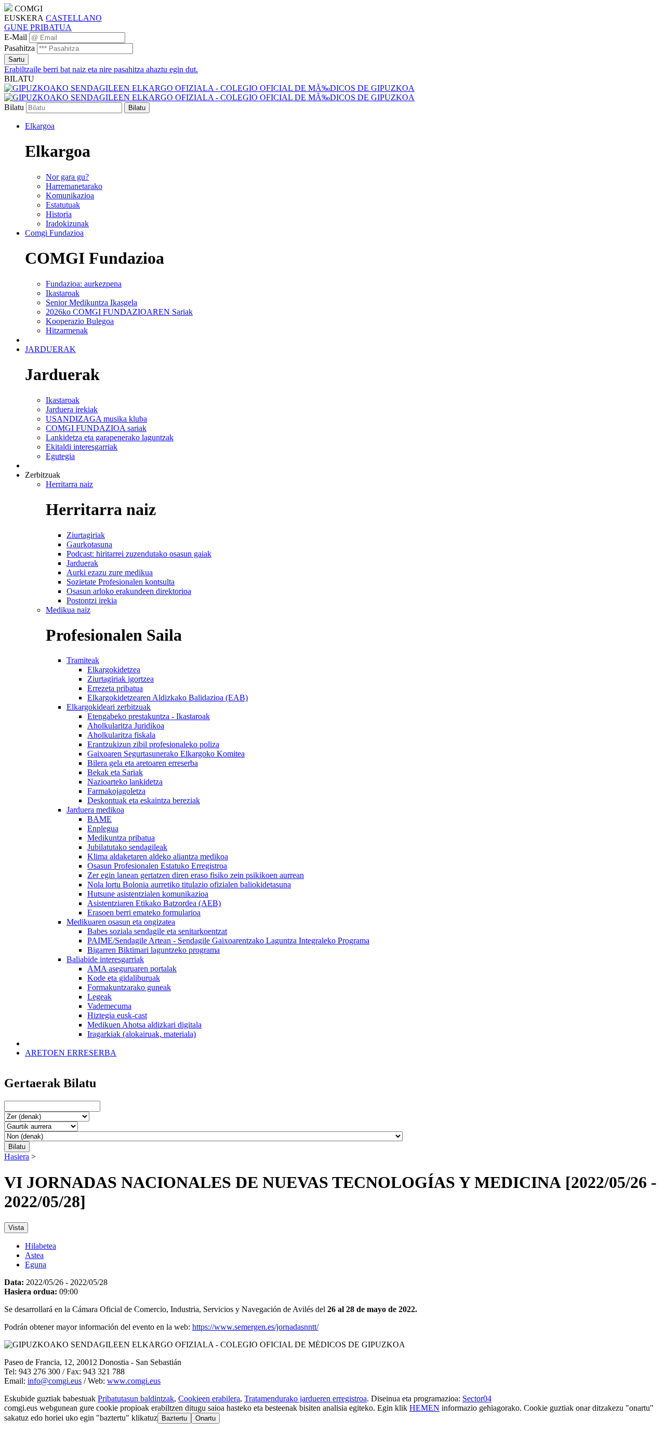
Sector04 (476, 1398)
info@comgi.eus (55, 1380)
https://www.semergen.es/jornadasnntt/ (255, 1326)
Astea (34, 1255)
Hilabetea (40, 1245)
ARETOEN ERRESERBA (70, 1052)
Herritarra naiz (69, 484)
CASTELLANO (74, 17)
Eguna (35, 1264)
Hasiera (16, 1156)
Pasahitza (19, 48)
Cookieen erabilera (209, 1398)
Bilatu (14, 107)
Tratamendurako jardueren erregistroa (305, 1398)
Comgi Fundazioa (54, 232)
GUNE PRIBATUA (38, 27)
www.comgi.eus (134, 1380)
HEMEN (424, 1407)
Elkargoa (40, 125)
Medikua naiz (68, 609)
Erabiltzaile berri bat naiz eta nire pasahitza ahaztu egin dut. (101, 69)
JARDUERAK (50, 349)
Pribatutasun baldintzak (136, 1398)
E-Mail (15, 37)
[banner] (209, 93)
